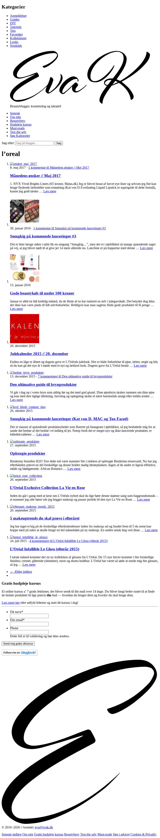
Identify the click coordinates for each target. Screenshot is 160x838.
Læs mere (49, 191)
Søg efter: (8, 143)
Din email (17, 620)
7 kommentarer (75, 376)
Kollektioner (18, 38)
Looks (14, 42)
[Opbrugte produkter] (24, 441)
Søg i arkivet (121, 834)
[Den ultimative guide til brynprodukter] (27, 372)
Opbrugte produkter (27, 453)
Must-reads (17, 128)
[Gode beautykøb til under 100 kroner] (24, 281)
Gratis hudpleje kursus (48, 834)
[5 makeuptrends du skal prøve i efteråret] (32, 506)
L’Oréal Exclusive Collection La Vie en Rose (47, 487)
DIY (13, 23)
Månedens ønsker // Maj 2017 (35, 175)
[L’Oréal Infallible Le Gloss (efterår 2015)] (29, 537)
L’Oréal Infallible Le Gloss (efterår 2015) (44, 549)
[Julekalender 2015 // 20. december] (24, 342)
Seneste (15, 113)
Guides (14, 19)
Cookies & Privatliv (143, 834)
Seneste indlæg (11, 834)
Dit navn (16, 612)
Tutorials (15, 27)
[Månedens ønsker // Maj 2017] (23, 164)
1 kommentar (58, 167)
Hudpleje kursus (20, 124)
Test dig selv (18, 132)
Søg (58, 143)
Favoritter (16, 34)
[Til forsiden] (80, 102)
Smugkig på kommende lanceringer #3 (43, 236)
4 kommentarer (68, 541)
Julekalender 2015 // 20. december (39, 354)
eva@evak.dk (44, 827)
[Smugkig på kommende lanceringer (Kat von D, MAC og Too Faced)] (27, 407)
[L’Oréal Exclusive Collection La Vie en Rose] (26, 476)
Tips (13, 30)
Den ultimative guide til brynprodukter (43, 384)
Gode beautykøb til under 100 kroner (42, 293)
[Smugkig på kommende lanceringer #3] (24, 224)
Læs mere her (11, 602)
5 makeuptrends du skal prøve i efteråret (44, 518)
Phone (14, 628)
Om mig (15, 117)
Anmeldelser (18, 15)
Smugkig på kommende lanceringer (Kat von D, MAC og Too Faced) (69, 419)
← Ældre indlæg (21, 571)
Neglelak (16, 45)
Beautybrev (17, 121)
